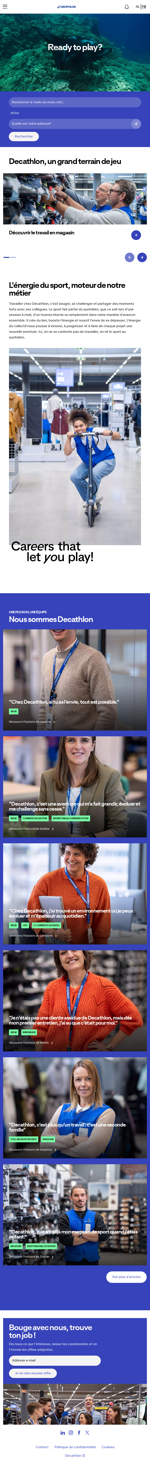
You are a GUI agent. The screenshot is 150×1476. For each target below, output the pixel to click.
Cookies (108, 1447)
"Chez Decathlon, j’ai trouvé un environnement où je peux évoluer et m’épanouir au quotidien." (71, 913)
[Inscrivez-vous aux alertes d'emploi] (127, 7)
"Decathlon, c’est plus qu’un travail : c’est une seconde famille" (67, 1127)
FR (144, 6)
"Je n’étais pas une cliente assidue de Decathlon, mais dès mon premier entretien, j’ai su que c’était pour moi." (70, 1020)
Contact (42, 1447)
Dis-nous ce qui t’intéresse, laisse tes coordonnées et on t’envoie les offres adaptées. (53, 1347)
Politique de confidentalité (75, 1447)
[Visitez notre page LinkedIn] (63, 1433)
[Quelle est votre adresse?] (136, 124)
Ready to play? (75, 47)
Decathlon (73, 1455)
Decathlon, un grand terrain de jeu (65, 162)
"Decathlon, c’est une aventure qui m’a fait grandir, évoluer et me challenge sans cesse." (74, 807)
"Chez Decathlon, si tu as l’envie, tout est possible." (64, 702)
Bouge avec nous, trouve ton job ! (50, 1331)
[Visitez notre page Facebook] (79, 1433)
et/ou (15, 113)
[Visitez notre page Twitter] (87, 1433)
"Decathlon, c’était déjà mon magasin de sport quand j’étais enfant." (73, 1234)
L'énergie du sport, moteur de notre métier (67, 289)
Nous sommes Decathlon (51, 620)
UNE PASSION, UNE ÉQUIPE (28, 612)
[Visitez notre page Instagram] (71, 1433)
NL (138, 6)
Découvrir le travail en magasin (41, 232)
